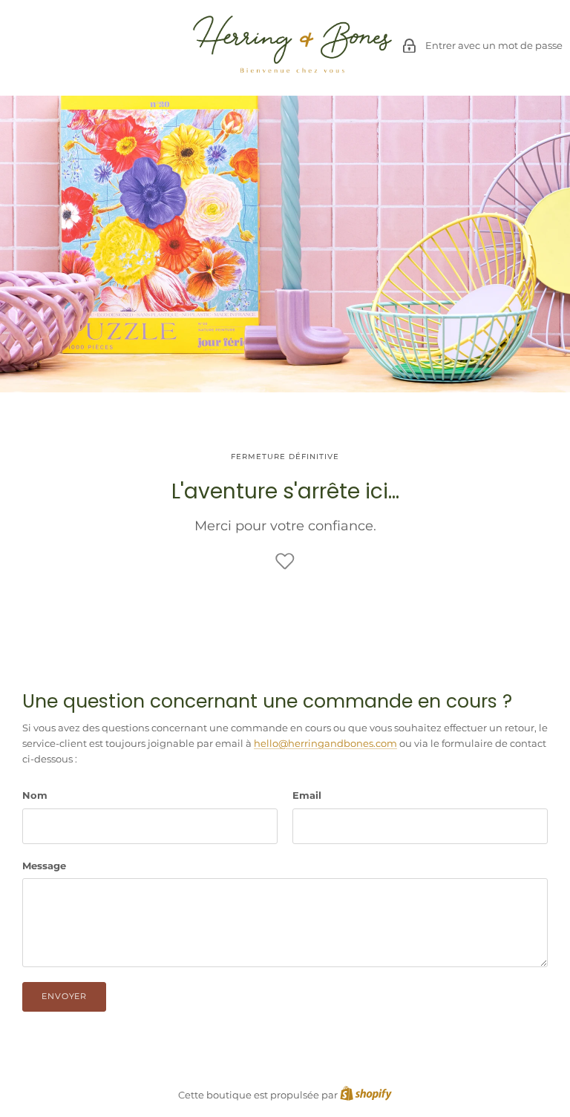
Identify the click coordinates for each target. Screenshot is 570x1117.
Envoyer (64, 996)
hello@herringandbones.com (325, 743)
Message (44, 865)
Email (306, 795)
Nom (35, 795)
